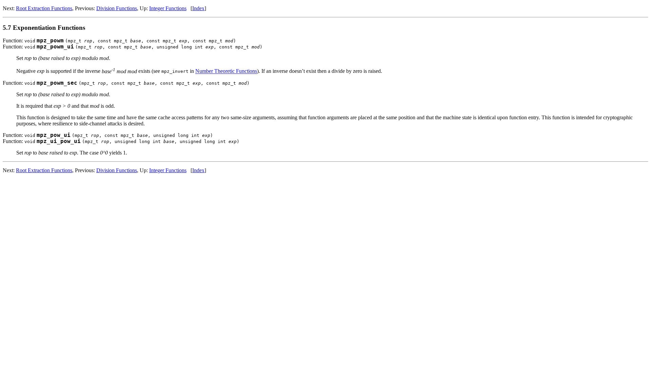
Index (198, 8)
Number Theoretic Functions (226, 71)
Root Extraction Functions (44, 8)
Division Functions (116, 8)
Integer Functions (167, 8)
